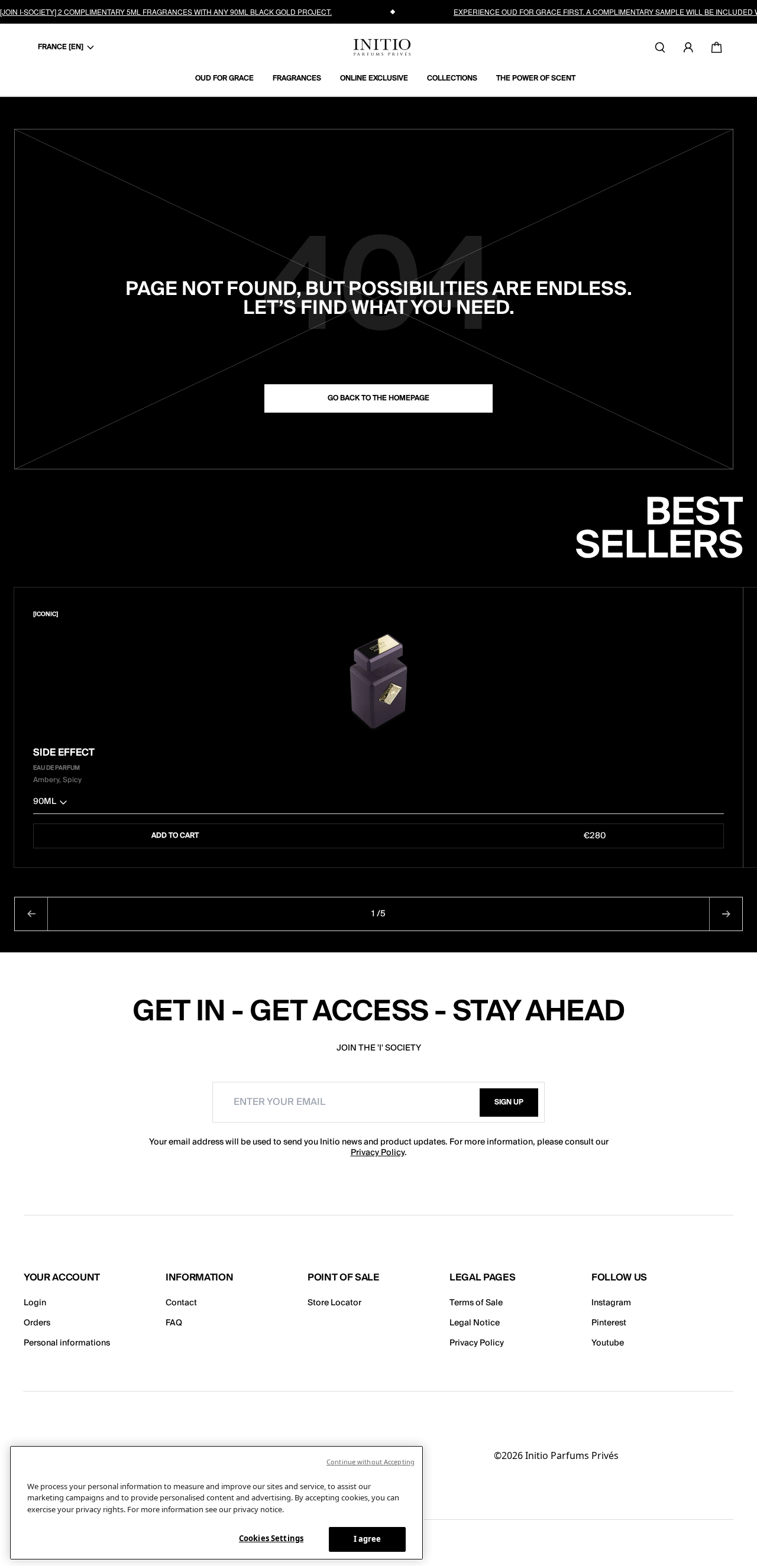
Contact (181, 1303)
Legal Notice (474, 1323)
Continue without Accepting (370, 1461)
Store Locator (334, 1303)
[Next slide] (725, 913)
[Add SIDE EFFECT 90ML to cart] (716, 614)
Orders (37, 1323)
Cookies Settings (271, 1538)
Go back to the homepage (378, 398)
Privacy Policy (378, 1153)
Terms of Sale (476, 1303)
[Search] (660, 47)
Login (35, 1303)
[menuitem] (229, 78)
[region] (216, 1502)
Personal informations (67, 1343)
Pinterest (608, 1323)
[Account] (688, 47)
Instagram (611, 1303)
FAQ (174, 1323)
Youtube (607, 1343)
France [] (60, 47)
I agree (367, 1538)
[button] (378, 804)
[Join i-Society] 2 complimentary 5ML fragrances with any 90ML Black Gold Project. (166, 12)
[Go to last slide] (31, 913)
